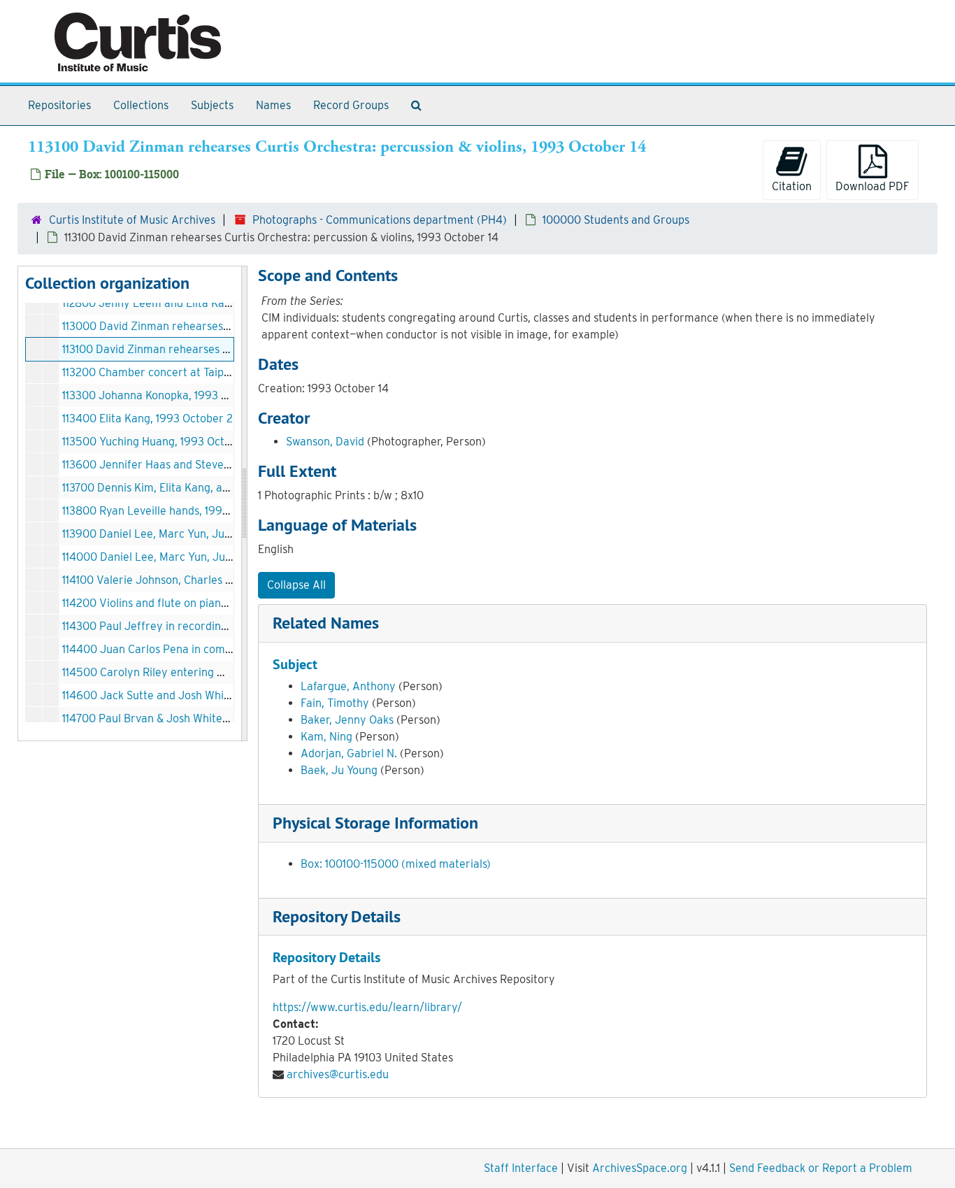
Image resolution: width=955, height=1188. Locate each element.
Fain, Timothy (335, 703)
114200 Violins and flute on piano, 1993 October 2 (186, 603)
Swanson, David (325, 441)
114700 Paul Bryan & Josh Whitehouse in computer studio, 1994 (221, 718)
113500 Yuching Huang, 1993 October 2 (159, 441)
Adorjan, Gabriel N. (349, 753)
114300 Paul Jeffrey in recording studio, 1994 (176, 626)
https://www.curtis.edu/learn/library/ (367, 1007)
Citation (792, 186)
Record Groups (351, 105)
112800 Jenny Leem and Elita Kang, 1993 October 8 (191, 303)
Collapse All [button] (296, 585)
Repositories (59, 105)
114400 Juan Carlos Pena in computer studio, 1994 (189, 649)
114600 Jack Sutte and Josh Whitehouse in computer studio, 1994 (227, 695)
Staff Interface (521, 1168)
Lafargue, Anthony (348, 686)
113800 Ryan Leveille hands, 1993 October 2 (172, 510)
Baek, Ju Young (339, 770)
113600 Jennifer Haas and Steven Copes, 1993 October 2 (204, 464)
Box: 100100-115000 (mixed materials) (396, 864)
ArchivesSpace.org (639, 1168)
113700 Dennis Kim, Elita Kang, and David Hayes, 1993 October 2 (222, 487)
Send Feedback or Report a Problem (820, 1168)
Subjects (212, 105)
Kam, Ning (326, 736)
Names (273, 105)
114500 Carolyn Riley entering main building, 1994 (188, 672)
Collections (140, 105)
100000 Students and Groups (616, 220)
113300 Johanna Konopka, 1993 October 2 (166, 395)
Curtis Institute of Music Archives (132, 220)
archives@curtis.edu (338, 1074)
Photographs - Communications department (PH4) (379, 220)
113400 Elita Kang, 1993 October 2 (147, 418)
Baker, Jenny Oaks (347, 720)
